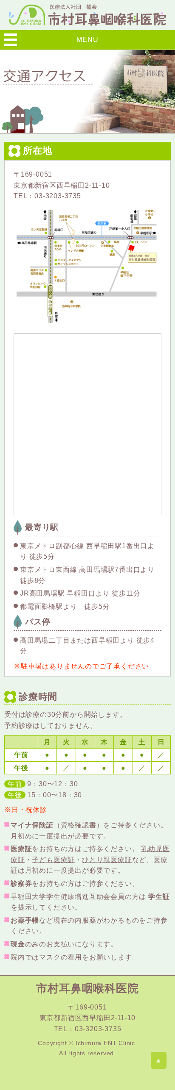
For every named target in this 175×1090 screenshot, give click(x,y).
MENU (87, 39)
